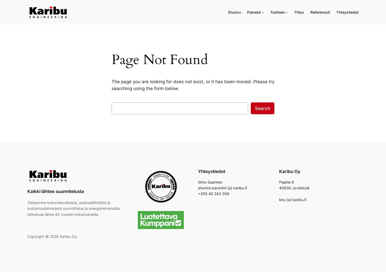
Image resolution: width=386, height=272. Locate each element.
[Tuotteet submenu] (286, 12)
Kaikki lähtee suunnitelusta (55, 191)
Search (262, 108)
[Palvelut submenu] (263, 12)
